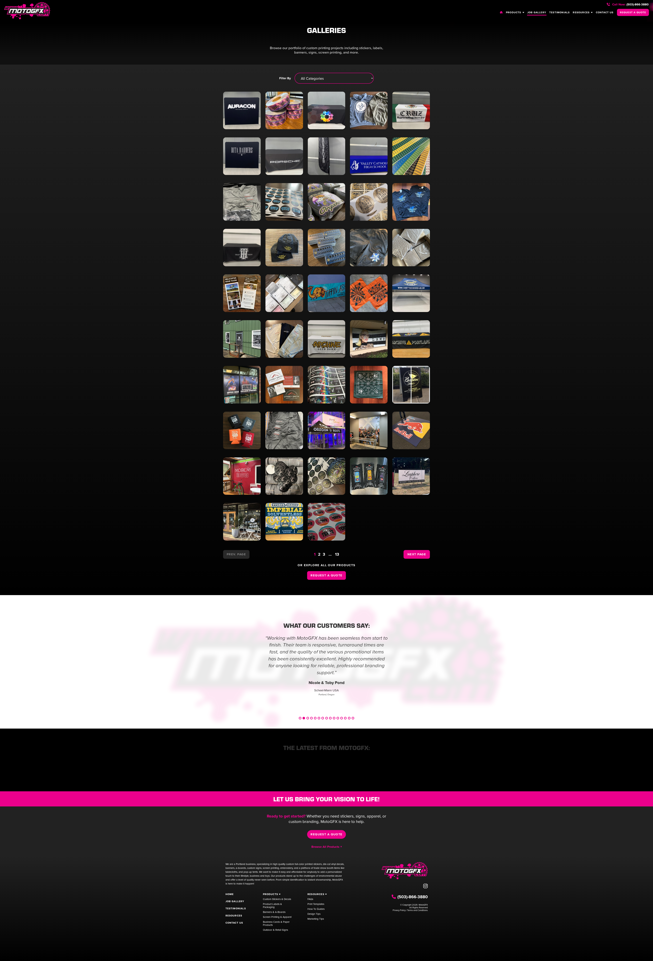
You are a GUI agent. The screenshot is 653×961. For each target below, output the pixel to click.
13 (337, 554)
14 (349, 718)
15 (353, 718)
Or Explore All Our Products (326, 565)
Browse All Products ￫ (326, 847)
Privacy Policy (399, 910)
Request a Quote (326, 575)
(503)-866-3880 (630, 4)
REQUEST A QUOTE (633, 12)
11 (338, 718)
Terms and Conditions (417, 910)
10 (334, 718)
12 (341, 718)
